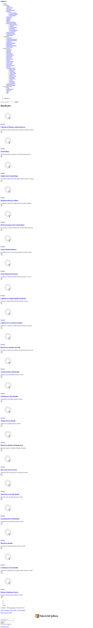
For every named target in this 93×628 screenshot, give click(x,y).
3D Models (6, 5)
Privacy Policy (13, 610)
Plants (7, 87)
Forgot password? (5, 626)
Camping (11, 26)
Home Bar (8, 57)
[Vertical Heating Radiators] (8, 245)
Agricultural (9, 37)
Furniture (8, 11)
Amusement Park (13, 24)
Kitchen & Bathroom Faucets (9, 592)
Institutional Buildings (11, 45)
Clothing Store (12, 73)
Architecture (6, 36)
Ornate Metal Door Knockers (9, 274)
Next (4, 605)
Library (11, 79)
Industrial (8, 18)
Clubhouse (11, 74)
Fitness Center (12, 76)
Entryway (8, 66)
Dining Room (9, 53)
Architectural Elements (11, 39)
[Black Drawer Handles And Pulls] (8, 343)
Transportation (9, 35)
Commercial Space (10, 68)
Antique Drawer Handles (8, 421)
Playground (12, 28)
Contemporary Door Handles (9, 396)
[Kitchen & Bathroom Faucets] (8, 588)
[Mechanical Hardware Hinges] (8, 196)
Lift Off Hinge (5, 151)
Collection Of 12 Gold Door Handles (11, 323)
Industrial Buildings (10, 43)
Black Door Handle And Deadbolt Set (12, 445)
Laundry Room (9, 61)
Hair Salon (11, 77)
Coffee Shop (12, 72)
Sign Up (9, 624)
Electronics (8, 9)
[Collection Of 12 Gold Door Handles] (8, 318)
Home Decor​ (9, 16)
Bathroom (8, 51)
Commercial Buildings (11, 40)
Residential (8, 41)
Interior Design (6, 48)
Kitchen (8, 60)
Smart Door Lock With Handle (10, 494)
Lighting (8, 19)
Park (7, 93)
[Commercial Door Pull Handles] (8, 367)
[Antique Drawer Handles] (8, 416)
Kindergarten (12, 78)
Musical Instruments (11, 22)
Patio (7, 91)
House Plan (9, 49)
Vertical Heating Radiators (8, 249)
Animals (8, 6)
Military (8, 20)
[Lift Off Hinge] (8, 147)
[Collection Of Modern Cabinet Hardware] (8, 122)
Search (16, 102)
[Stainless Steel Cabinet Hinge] (8, 171)
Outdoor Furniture (13, 14)
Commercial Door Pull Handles (10, 372)
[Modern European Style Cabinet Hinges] (8, 220)
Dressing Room (10, 55)
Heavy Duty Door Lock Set (9, 470)
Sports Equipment (13, 30)
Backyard (8, 90)
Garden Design (9, 89)
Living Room (9, 62)
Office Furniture (13, 13)
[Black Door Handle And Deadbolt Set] (8, 441)
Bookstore (11, 70)
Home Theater (9, 58)
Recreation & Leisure (11, 23)
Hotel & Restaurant (10, 85)
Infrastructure (9, 44)
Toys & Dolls (12, 31)
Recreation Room (10, 65)
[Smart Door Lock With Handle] (8, 490)
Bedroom (8, 52)
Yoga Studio (12, 82)
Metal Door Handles (7, 543)
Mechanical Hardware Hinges (9, 200)
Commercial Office (10, 83)
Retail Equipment (10, 32)
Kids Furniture (12, 15)
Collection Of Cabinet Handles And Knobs (13, 298)
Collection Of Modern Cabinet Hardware (13, 127)
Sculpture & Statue (10, 34)
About (2, 610)
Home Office (9, 56)
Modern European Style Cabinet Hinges (12, 225)
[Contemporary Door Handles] (8, 392)
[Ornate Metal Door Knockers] (8, 269)
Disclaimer (6, 610)
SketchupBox (4, 1)
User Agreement (21, 610)
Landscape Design (7, 86)
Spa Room (11, 81)
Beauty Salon (12, 69)
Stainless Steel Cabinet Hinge (9, 176)
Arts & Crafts (9, 7)
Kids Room (9, 64)
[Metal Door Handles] (8, 539)
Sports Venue (9, 47)
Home (4, 3)
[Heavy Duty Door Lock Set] (8, 465)
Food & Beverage (10, 10)
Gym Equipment (13, 27)
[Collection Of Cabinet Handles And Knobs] (8, 294)
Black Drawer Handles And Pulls (10, 347)
